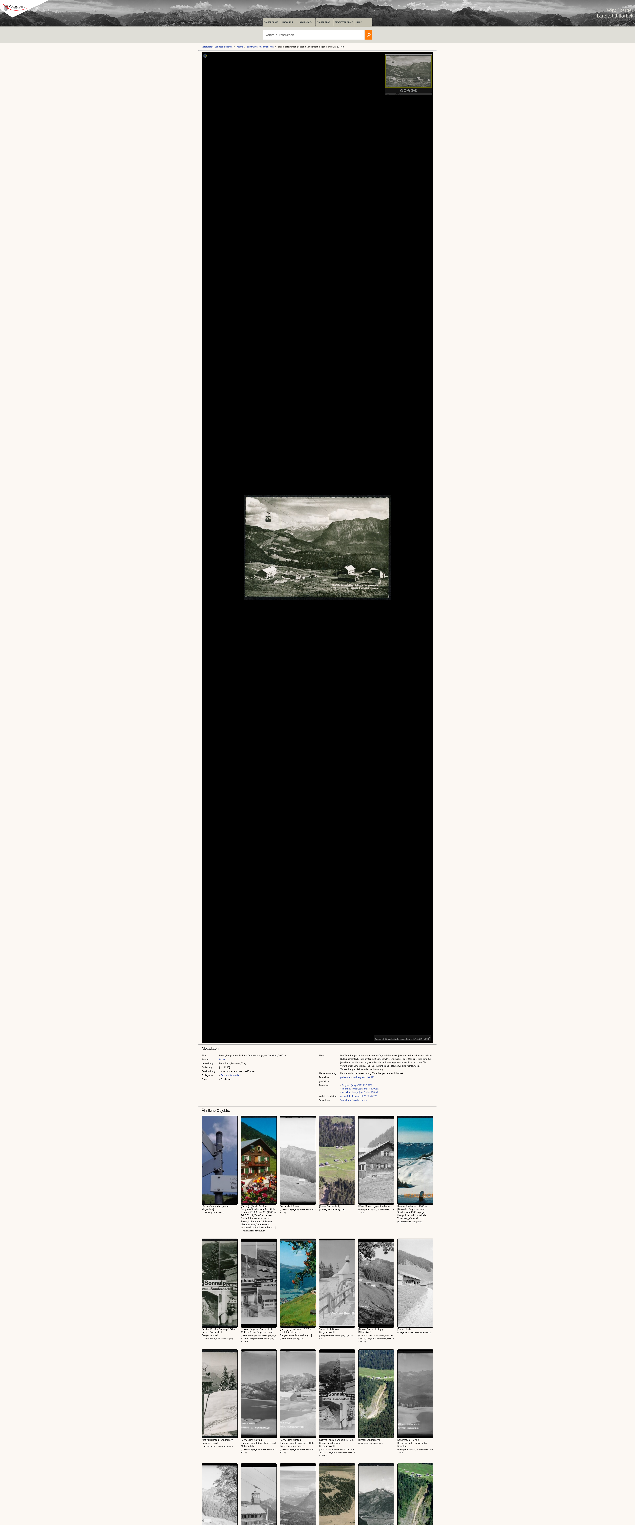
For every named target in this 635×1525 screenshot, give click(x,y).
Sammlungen (306, 22)
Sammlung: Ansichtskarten (260, 46)
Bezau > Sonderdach (231, 1075)
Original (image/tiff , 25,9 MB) (357, 1085)
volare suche (271, 22)
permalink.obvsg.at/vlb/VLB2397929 (358, 1096)
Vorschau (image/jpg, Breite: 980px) (360, 1092)
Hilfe (359, 22)
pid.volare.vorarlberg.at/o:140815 (357, 1077)
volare (240, 46)
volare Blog (323, 22)
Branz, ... (223, 1059)
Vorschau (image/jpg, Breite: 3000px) (360, 1088)
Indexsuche (287, 22)
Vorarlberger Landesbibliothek (217, 46)
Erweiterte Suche (344, 22)
